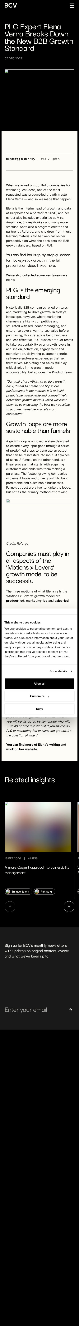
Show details (58, 671)
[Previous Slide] (10, 906)
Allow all (39, 683)
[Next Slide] (69, 906)
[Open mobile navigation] (72, 5)
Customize (37, 696)
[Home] (11, 5)
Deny (39, 708)
